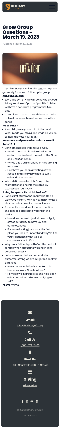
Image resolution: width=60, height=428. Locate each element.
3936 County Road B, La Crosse (30, 365)
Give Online (30, 385)
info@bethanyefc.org (30, 325)
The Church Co (30, 415)
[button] (52, 7)
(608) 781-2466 (30, 345)
